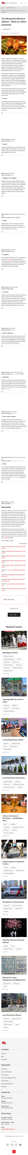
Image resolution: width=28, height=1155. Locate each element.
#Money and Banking (9, 711)
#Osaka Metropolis (17, 667)
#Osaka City (7, 667)
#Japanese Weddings (9, 659)
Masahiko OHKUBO (12, 579)
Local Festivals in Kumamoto (14, 778)
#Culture (6, 867)
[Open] (25, 3)
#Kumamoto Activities (18, 784)
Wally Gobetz (10, 551)
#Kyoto (17, 1024)
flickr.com (18, 546)
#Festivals (17, 781)
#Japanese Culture (8, 870)
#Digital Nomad (16, 743)
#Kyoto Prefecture (8, 665)
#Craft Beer (13, 824)
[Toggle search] (21, 3)
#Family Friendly (8, 781)
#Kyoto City (15, 662)
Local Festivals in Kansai (12, 1015)
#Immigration (7, 983)
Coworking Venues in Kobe (13, 740)
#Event (13, 946)
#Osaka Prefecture (8, 670)
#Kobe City (6, 662)
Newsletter (4, 1069)
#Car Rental (7, 905)
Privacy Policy (5, 1074)
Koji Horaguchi (11, 588)
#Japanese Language (9, 873)
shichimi (6, 537)
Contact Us (4, 1059)
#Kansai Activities (8, 1021)
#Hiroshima (7, 827)
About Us (3, 1053)
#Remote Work (7, 749)
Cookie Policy (5, 1080)
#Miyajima (6, 830)
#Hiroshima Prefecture (18, 827)
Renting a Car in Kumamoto (13, 902)
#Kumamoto (7, 784)
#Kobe (5, 746)
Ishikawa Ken (10, 546)
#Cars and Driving (17, 905)
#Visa (5, 986)
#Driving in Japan (8, 908)
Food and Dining (10, 7)
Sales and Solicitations (7, 1083)
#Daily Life (6, 708)
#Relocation (17, 983)
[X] (16, 1144)
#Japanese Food (6, 29)
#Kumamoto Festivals (9, 787)
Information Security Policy (8, 1077)
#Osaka (5, 1027)
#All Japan (6, 705)
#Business (14, 705)
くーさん (9, 570)
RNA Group (11, 1136)
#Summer (14, 830)
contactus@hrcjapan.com (8, 1129)
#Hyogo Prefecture (8, 656)
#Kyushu (20, 787)
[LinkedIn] (7, 1144)
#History (14, 867)
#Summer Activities (8, 833)
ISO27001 (4, 1086)
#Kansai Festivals (8, 1024)
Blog (2, 1056)
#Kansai (19, 659)
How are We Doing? (6, 1071)
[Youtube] (20, 1144)
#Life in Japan (15, 708)
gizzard (10, 259)
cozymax (9, 583)
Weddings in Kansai (10, 653)
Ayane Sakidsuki (11, 574)
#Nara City (18, 665)
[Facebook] (11, 1144)
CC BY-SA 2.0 (5, 581)
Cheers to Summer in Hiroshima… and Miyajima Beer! (13, 818)
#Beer (5, 824)
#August (6, 946)
